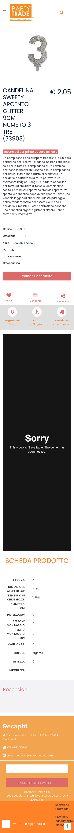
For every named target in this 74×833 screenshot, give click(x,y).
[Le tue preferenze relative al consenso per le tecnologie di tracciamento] (67, 826)
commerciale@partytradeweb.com (30, 755)
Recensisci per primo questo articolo (30, 152)
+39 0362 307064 (18, 747)
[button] (37, 50)
